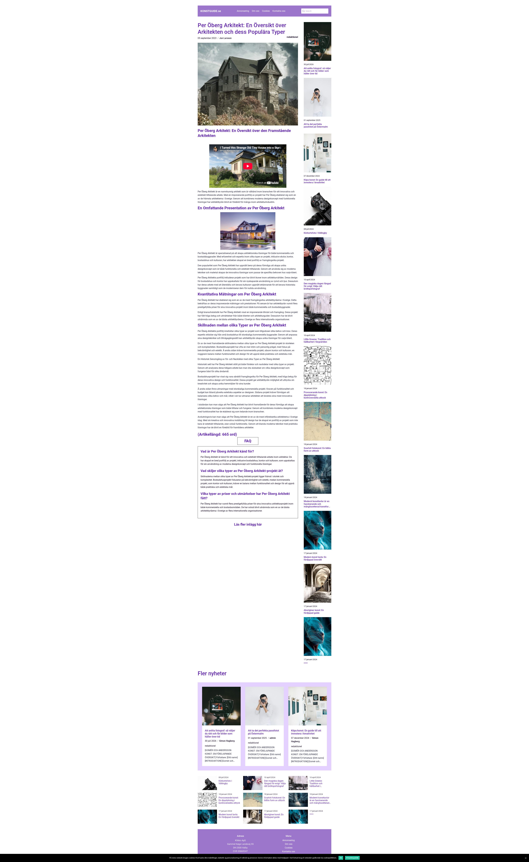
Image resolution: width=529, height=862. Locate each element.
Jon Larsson (225, 38)
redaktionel (292, 37)
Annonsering (243, 11)
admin (273, 738)
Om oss (255, 11)
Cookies (266, 11)
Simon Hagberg (227, 741)
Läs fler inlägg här (248, 524)
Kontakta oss (278, 11)
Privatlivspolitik (352, 858)
